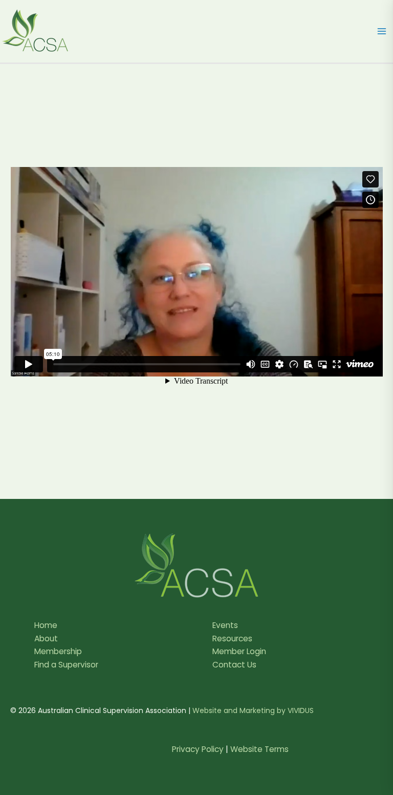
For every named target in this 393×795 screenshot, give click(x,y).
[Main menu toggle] (382, 31)
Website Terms (259, 749)
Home (45, 625)
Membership (58, 651)
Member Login (239, 651)
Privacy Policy (198, 749)
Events (225, 625)
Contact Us (234, 664)
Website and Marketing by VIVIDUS (253, 710)
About (46, 638)
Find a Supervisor (66, 664)
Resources (232, 638)
